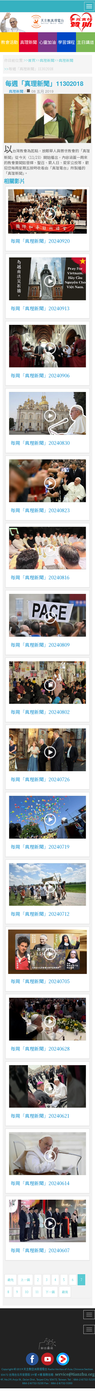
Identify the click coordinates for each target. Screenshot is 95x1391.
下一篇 (50, 1292)
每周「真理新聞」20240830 (40, 442)
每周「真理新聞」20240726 (40, 779)
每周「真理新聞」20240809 (40, 644)
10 (26, 1292)
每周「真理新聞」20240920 (40, 240)
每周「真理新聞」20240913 (40, 308)
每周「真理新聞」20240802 (40, 711)
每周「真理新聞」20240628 (40, 1048)
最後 (65, 1292)
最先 (10, 1279)
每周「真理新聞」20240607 (40, 1250)
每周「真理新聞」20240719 (40, 846)
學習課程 (66, 42)
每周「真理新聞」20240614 (40, 1183)
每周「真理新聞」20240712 (40, 913)
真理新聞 (28, 42)
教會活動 (9, 42)
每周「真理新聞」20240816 (40, 577)
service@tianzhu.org (75, 1374)
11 (37, 1292)
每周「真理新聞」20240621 (40, 1115)
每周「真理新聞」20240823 (40, 510)
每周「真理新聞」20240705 (40, 981)
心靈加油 (47, 42)
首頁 (31, 60)
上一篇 (25, 1279)
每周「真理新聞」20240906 (40, 375)
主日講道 (85, 42)
